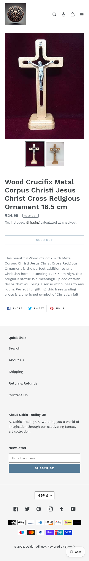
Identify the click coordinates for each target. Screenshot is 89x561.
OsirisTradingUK (36, 546)
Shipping (33, 222)
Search (14, 348)
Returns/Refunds (23, 383)
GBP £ (43, 495)
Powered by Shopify (61, 546)
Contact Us (18, 395)
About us (16, 360)
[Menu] (81, 14)
